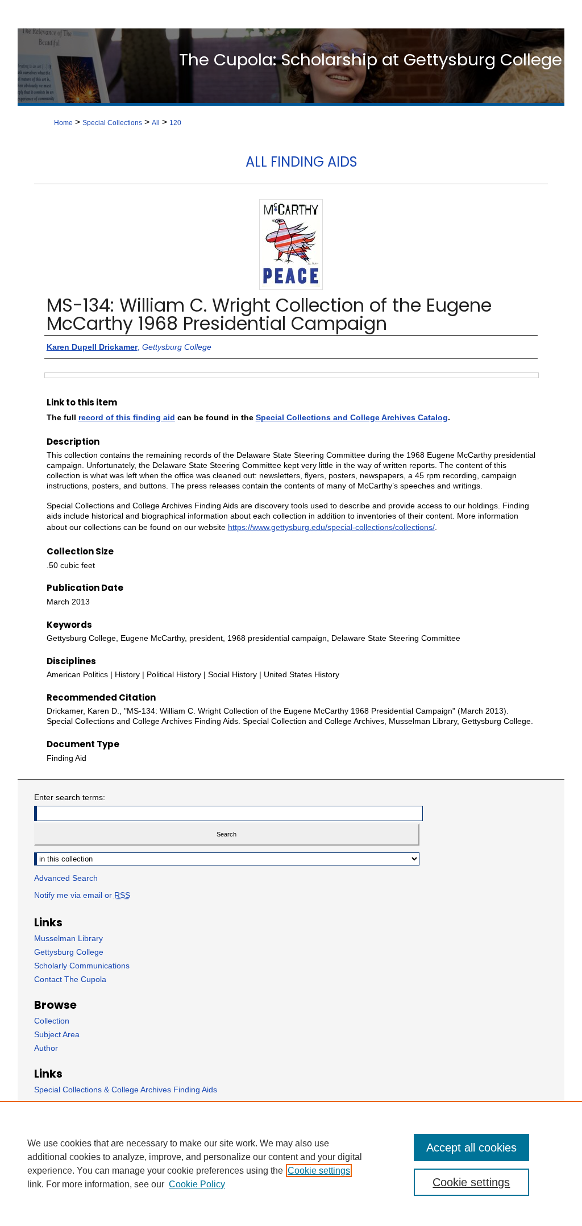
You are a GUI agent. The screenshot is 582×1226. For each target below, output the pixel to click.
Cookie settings (319, 1170)
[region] (291, 1163)
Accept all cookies (471, 1147)
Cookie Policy (197, 1184)
